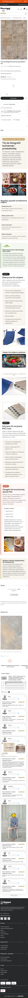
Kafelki (24, 17)
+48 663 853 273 (5, 4)
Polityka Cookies (4, 970)
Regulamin (3, 937)
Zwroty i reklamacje (4, 933)
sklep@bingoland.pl (23, 4)
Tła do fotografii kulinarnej (17, 17)
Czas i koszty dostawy (5, 957)
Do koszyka (13, 98)
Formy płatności (4, 959)
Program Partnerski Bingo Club (7, 928)
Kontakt (2, 974)
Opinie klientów (4, 972)
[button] (26, 14)
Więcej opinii (14, 895)
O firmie (2, 969)
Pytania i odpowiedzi (5, 926)
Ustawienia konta (4, 947)
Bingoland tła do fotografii (5, 17)
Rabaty (2, 930)
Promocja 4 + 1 (3, 932)
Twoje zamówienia (4, 945)
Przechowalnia (4, 949)
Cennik (2, 935)
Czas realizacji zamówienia (6, 960)
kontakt (25, 1)
